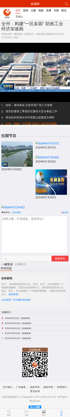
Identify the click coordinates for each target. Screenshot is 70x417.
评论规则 (17, 212)
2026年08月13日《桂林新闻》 (18, 338)
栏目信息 (6, 268)
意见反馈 (35, 391)
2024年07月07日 (46, 147)
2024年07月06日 (46, 161)
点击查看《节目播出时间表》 (16, 299)
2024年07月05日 (46, 197)
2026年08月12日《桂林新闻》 (19, 328)
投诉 (16, 37)
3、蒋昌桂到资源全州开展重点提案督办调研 (28, 117)
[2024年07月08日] (17, 165)
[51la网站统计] (35, 406)
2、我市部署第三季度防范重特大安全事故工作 (29, 111)
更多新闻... (14, 294)
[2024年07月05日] (51, 193)
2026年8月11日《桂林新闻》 (18, 318)
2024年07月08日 (11, 169)
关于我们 (7, 387)
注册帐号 (20, 264)
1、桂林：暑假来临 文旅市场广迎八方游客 (26, 105)
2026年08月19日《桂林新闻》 (19, 323)
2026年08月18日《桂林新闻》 (18, 333)
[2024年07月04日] (13, 207)
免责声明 (34, 387)
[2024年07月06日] (47, 157)
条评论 (66, 212)
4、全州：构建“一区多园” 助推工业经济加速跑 (29, 123)
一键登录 (7, 264)
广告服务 (21, 387)
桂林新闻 (41, 34)
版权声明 (48, 387)
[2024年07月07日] (47, 143)
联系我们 (62, 387)
